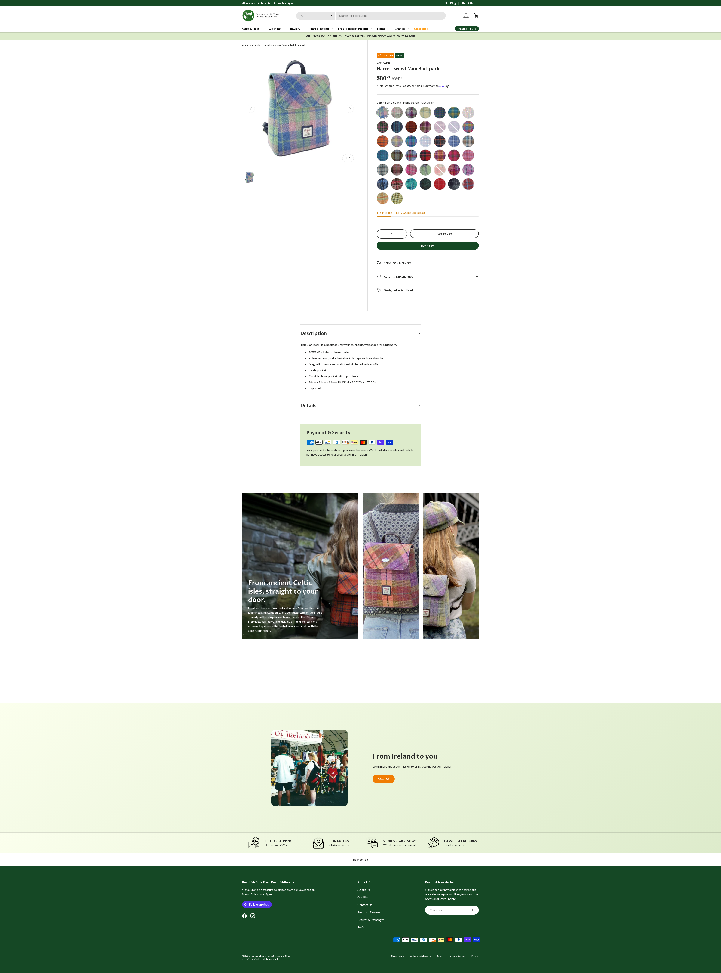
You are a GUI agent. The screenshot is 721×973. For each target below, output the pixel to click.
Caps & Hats (250, 28)
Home (381, 28)
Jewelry (295, 28)
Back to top (360, 859)
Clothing (275, 28)
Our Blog (450, 3)
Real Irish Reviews (369, 912)
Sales (440, 955)
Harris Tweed (319, 28)
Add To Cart (444, 233)
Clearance (421, 28)
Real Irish (254, 955)
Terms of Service (457, 955)
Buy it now (427, 245)
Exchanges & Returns (420, 955)
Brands (400, 28)
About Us (467, 3)
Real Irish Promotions (263, 45)
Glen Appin (383, 62)
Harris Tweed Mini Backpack (291, 45)
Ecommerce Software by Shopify (276, 955)
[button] (476, 15)
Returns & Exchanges (370, 920)
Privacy (475, 955)
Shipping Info (397, 955)
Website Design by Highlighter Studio (260, 959)
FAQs (361, 927)
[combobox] (371, 15)
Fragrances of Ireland (353, 28)
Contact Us (364, 904)
